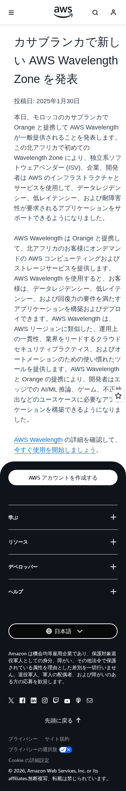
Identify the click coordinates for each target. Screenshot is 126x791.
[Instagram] (45, 701)
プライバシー (23, 739)
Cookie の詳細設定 (28, 760)
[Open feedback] (118, 395)
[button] (63, 477)
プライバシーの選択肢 (32, 749)
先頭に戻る (59, 720)
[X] (11, 701)
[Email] (89, 701)
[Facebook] (22, 701)
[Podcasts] (78, 701)
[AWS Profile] (113, 13)
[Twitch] (56, 701)
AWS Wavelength (38, 439)
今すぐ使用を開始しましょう (55, 449)
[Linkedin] (33, 701)
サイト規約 (57, 739)
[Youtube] (67, 701)
